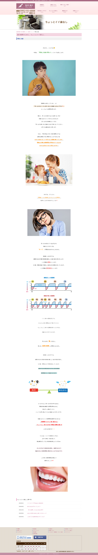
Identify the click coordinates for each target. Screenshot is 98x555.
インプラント (19, 532)
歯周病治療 (35, 533)
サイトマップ (67, 532)
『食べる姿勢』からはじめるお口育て (35, 509)
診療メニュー (19, 530)
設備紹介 (50, 528)
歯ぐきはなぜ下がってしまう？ (34, 506)
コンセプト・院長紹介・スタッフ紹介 (56, 532)
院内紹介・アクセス (68, 528)
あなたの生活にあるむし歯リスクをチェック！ (37, 513)
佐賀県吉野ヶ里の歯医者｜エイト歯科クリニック (25, 31)
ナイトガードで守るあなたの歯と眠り (35, 503)
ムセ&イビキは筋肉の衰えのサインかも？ (36, 516)
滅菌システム (51, 530)
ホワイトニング (36, 530)
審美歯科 (34, 528)
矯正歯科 (34, 532)
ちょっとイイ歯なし (68, 530)
